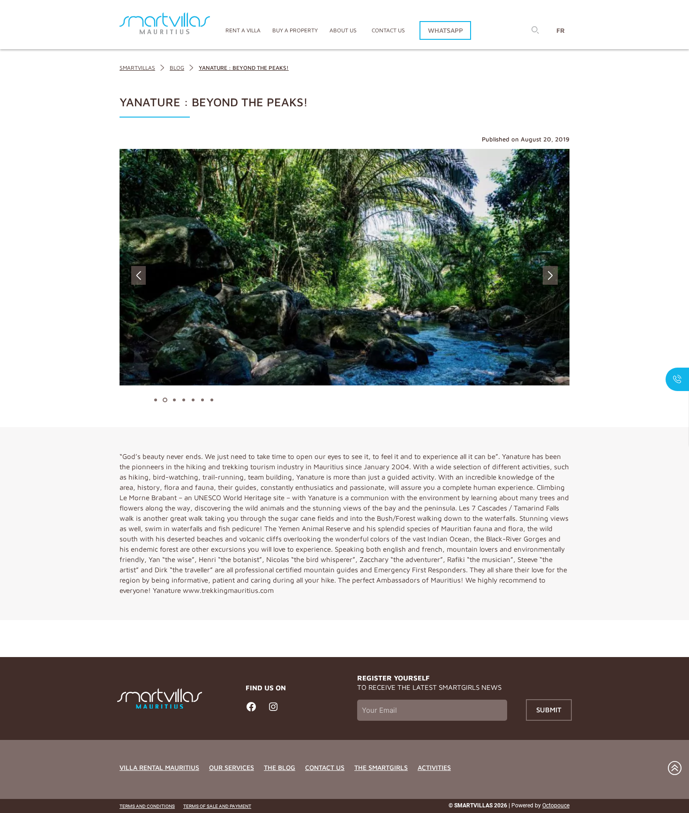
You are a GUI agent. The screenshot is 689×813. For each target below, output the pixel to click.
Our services (231, 767)
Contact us (388, 30)
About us (343, 30)
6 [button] (200, 400)
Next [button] (550, 275)
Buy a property (295, 30)
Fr (560, 30)
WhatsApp (445, 30)
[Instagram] (273, 710)
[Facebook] (251, 710)
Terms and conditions (147, 806)
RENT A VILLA (243, 30)
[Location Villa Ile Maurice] (165, 24)
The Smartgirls (381, 767)
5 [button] (190, 400)
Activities (434, 767)
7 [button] (209, 400)
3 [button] (172, 400)
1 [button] (153, 400)
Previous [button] (138, 275)
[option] (344, 267)
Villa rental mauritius (159, 767)
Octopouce (555, 805)
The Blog (279, 767)
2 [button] (162, 400)
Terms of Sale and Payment (217, 806)
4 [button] (181, 400)
